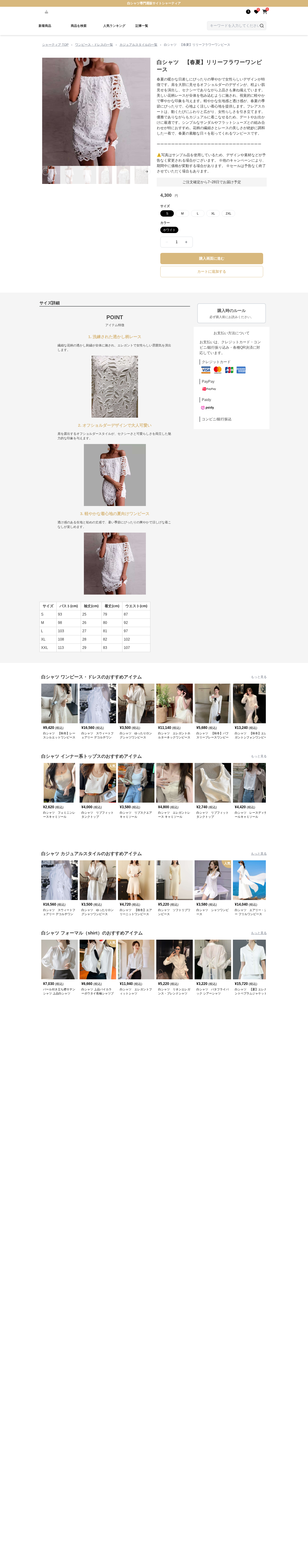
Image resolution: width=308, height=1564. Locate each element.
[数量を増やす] (186, 242)
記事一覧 (142, 25)
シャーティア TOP (55, 44)
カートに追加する (211, 271)
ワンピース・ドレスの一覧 (94, 44)
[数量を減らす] (166, 242)
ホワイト (169, 230)
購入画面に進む (211, 258)
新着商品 (45, 25)
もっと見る (259, 677)
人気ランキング (114, 25)
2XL (228, 213)
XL (213, 213)
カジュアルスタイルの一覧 (138, 44)
